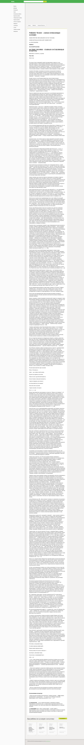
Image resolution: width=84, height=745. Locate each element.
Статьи (15, 27)
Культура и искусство (41, 25)
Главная (29, 25)
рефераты (34, 25)
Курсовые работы (17, 15)
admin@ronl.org (48, 741)
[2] (42, 459)
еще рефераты (63, 718)
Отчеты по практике (17, 21)
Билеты (15, 6)
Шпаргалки (16, 31)
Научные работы (17, 19)
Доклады (15, 8)
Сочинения (16, 25)
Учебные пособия (17, 29)
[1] (45, 162)
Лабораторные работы (18, 17)
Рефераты (15, 23)
